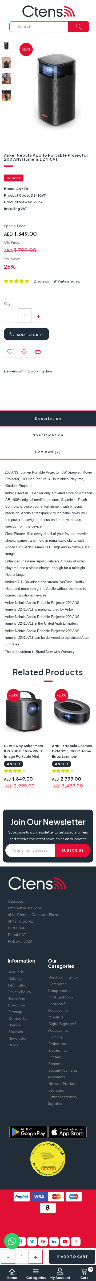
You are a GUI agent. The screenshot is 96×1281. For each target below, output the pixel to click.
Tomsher (46, 1224)
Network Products (63, 1083)
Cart (86, 1274)
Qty (7, 303)
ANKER (22, 188)
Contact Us (18, 1018)
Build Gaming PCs (63, 977)
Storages (56, 1090)
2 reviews (41, 281)
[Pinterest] (43, 1241)
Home (12, 1277)
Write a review (68, 281)
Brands (15, 1025)
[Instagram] (76, 1241)
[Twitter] (32, 1241)
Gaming (55, 1037)
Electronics (58, 1050)
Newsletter (17, 1038)
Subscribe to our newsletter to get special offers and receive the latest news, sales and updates (48, 835)
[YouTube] (65, 1241)
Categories (36, 1277)
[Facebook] (21, 1241)
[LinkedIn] (54, 1241)
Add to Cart (30, 335)
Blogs (13, 1045)
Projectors (57, 1044)
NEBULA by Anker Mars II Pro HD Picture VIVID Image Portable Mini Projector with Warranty (23, 756)
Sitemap (15, 1012)
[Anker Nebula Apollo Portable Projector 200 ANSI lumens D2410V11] (6, 45)
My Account (60, 1277)
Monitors (56, 1017)
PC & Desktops (61, 997)
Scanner (55, 1064)
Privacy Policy (20, 992)
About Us (16, 972)
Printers (55, 1057)
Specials (16, 1032)
